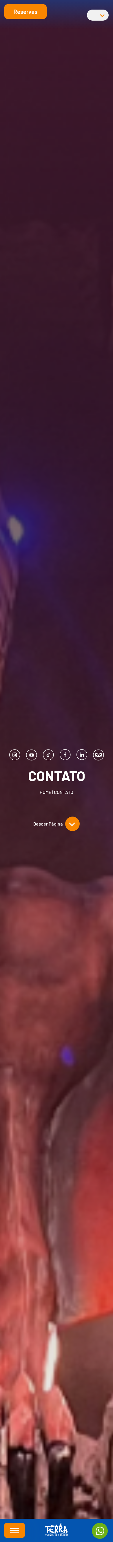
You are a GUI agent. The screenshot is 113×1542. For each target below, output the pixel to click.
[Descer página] (72, 824)
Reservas (25, 11)
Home (45, 792)
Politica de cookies (56, 1497)
